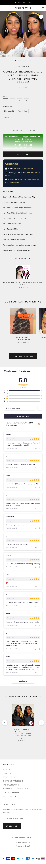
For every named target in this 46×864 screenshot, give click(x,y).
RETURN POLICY (9, 777)
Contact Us (7, 773)
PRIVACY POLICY (9, 797)
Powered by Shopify (23, 846)
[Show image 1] (15, 60)
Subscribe (11, 826)
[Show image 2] (18, 60)
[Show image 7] (30, 60)
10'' (5, 100)
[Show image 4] (23, 60)
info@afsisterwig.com (23, 168)
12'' (12, 100)
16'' (26, 100)
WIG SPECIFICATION (11, 785)
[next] (41, 722)
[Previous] (11, 60)
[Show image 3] (20, 60)
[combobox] (40, 408)
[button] (23, 82)
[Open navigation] (3, 8)
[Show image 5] (25, 60)
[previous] (4, 722)
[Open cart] (43, 8)
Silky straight (9, 111)
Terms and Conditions (11, 793)
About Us (6, 769)
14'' (19, 100)
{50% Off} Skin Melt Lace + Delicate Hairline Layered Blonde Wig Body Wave (23, 734)
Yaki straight (22, 111)
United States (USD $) (22, 838)
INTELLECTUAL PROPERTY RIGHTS (16, 789)
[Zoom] (41, 17)
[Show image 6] (28, 60)
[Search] (39, 8)
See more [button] (34, 669)
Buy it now (23, 154)
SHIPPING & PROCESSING (13, 781)
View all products (23, 356)
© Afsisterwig (23, 843)
